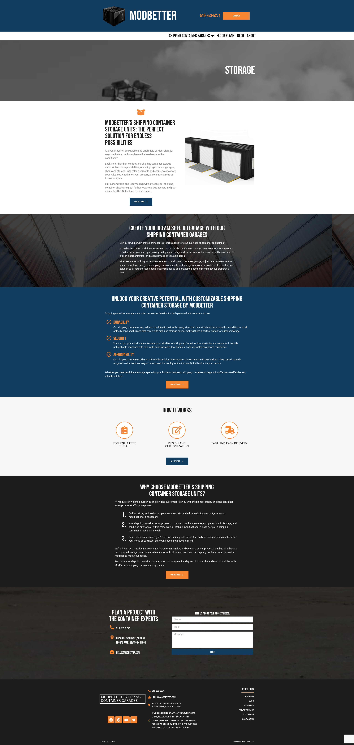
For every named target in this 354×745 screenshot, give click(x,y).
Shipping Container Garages (189, 35)
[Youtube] (126, 719)
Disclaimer (248, 714)
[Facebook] (111, 719)
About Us (249, 696)
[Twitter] (133, 719)
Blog (240, 35)
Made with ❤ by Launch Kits (243, 742)
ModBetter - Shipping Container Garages (121, 699)
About (251, 35)
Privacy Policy (246, 710)
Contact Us (248, 719)
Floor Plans (225, 35)
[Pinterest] (118, 719)
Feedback (249, 705)
